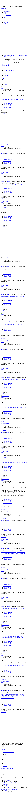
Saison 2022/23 (6, 65)
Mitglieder (5, 13)
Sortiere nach (5, 744)
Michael (2, 88)
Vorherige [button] (5, 75)
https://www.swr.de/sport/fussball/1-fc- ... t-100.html (12, 184)
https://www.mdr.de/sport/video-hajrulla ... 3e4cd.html (13, 552)
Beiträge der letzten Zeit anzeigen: (9, 743)
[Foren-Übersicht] (1, 1)
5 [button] (3, 82)
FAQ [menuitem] (4, 17)
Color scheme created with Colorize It (9, 789)
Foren (4, 12)
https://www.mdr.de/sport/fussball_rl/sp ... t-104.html (12, 694)
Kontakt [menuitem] (5, 785)
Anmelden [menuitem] (5, 18)
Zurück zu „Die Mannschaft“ (7, 768)
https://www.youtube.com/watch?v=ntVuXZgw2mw (13, 665)
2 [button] (3, 78)
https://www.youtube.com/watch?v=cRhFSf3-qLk (12, 324)
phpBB (8, 787)
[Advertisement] (14, 40)
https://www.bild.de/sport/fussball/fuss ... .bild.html (12, 99)
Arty (6, 790)
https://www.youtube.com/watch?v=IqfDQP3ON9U (12, 636)
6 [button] (3, 83)
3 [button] (3, 79)
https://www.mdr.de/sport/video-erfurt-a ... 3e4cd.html (13, 553)
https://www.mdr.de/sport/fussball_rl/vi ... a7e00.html (13, 296)
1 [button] (3, 76)
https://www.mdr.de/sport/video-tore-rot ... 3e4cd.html (13, 379)
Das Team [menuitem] (8, 15)
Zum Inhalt (3, 8)
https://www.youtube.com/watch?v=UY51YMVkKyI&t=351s (8, 697)
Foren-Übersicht (7, 780)
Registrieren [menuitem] (6, 20)
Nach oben (3, 113)
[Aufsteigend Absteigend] (20, 744)
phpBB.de (16, 791)
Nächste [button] (5, 84)
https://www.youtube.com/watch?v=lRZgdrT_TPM (12, 637)
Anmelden (5, 22)
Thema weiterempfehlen (8, 70)
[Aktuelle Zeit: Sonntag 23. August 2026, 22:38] (3, 58)
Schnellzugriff (6, 11)
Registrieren (6, 23)
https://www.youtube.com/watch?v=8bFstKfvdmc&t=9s (13, 407)
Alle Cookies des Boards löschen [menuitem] (10, 782)
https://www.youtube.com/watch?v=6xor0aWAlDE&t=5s (14, 462)
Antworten (3, 68)
